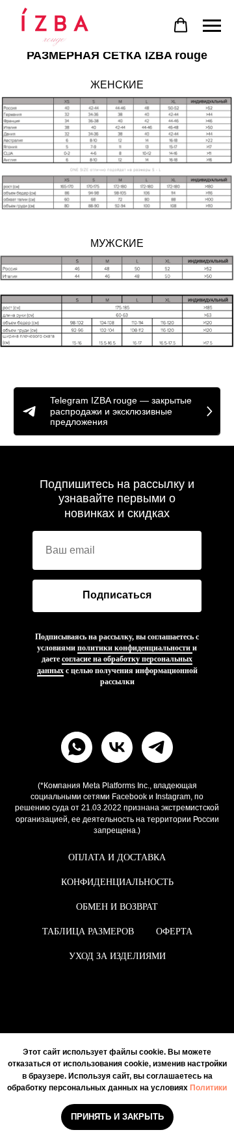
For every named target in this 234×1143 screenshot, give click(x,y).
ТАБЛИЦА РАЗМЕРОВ (88, 931)
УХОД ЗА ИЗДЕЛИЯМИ (117, 956)
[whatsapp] (76, 747)
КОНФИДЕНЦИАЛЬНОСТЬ (117, 882)
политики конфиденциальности (134, 647)
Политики (208, 1087)
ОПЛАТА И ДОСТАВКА (117, 857)
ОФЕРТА (174, 931)
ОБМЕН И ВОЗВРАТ (117, 907)
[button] (180, 25)
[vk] (117, 747)
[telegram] (157, 747)
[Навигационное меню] (212, 25)
